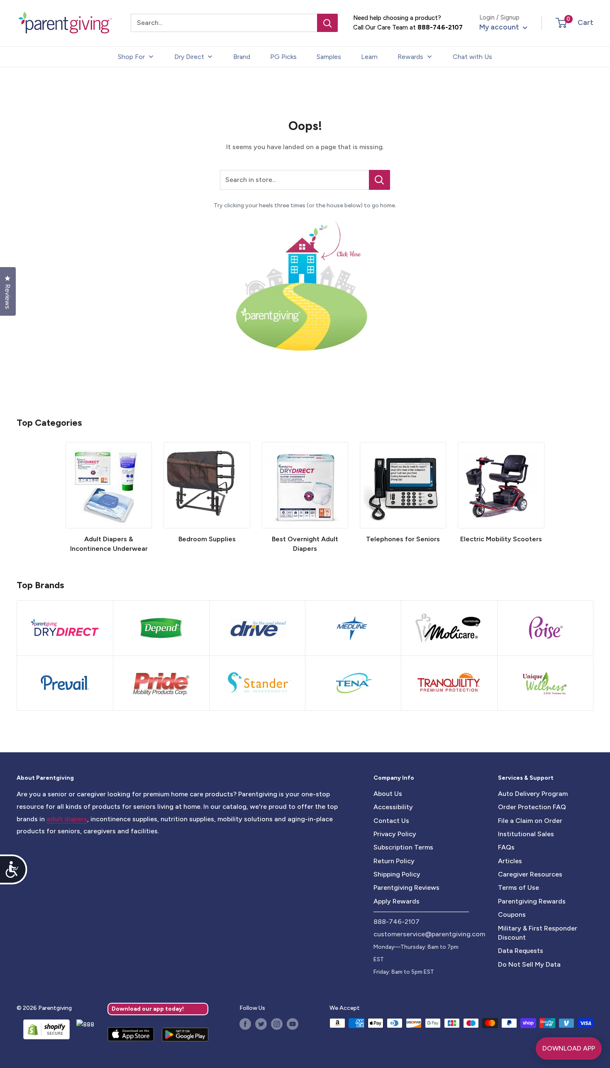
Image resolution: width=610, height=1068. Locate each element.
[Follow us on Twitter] (261, 1024)
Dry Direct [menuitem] (189, 57)
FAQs (506, 847)
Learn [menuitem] (369, 57)
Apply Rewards (396, 901)
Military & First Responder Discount (537, 932)
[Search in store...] (379, 180)
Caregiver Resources (530, 874)
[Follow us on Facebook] (245, 1024)
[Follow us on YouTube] (292, 1024)
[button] (561, 23)
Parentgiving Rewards (532, 901)
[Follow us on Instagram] (277, 1024)
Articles (510, 861)
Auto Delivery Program (533, 794)
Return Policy (394, 861)
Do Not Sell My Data (529, 964)
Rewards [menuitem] (410, 57)
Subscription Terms (403, 847)
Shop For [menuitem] (131, 57)
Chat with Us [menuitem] (472, 57)
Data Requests (520, 951)
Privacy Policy (394, 834)
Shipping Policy (396, 874)
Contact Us (391, 821)
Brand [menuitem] (241, 57)
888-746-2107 (440, 27)
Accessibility (393, 807)
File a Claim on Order (530, 821)
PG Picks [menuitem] (283, 57)
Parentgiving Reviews (406, 887)
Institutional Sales (526, 834)
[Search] (327, 23)
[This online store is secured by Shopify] (43, 1029)
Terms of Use (518, 887)
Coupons (512, 914)
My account (500, 27)
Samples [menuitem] (329, 57)
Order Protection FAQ (532, 807)
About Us (387, 794)
